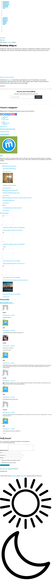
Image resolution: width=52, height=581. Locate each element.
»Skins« (10, 80)
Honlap (1, 457)
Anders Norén (23, 475)
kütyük (6, 5)
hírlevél (6, 3)
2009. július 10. (9, 428)
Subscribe (38, 97)
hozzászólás (4, 450)
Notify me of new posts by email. (9, 462)
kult (4, 8)
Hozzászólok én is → (7, 303)
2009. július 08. (6, 122)
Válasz (4, 319)
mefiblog (6, 1)
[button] (26, 529)
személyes (10, 42)
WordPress (14, 475)
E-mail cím (2, 455)
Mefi (4, 121)
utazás (6, 6)
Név (1, 452)
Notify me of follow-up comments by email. (11, 460)
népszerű (6, 4)
